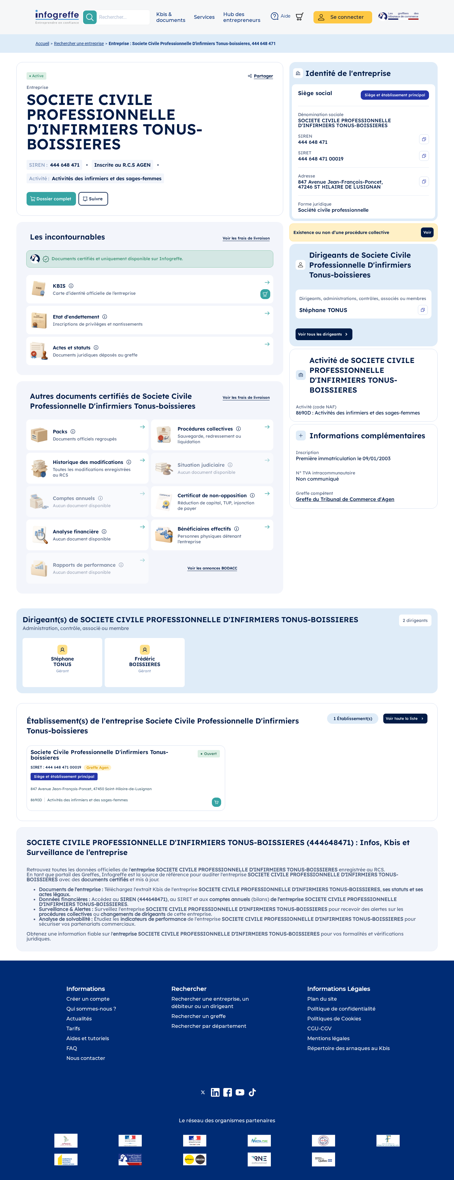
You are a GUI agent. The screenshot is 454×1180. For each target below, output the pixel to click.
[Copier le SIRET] (424, 156)
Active (38, 75)
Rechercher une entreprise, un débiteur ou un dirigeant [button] (210, 1002)
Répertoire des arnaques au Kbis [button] (348, 1048)
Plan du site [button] (322, 999)
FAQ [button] (71, 1048)
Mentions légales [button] (328, 1038)
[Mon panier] (299, 17)
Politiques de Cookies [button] (334, 1019)
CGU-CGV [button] (319, 1029)
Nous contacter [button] (85, 1058)
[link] (126, 778)
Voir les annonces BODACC (212, 568)
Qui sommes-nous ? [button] (91, 1009)
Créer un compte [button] (88, 999)
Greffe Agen (97, 767)
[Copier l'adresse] (424, 181)
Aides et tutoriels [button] (87, 1038)
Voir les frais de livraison (246, 238)
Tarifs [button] (73, 1029)
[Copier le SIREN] (424, 139)
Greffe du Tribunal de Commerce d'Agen (345, 499)
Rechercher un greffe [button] (198, 1016)
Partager (263, 76)
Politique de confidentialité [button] (341, 1009)
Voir (427, 232)
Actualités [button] (79, 1019)
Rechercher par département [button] (208, 1026)
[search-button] (90, 17)
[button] (170, 17)
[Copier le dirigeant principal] (423, 310)
